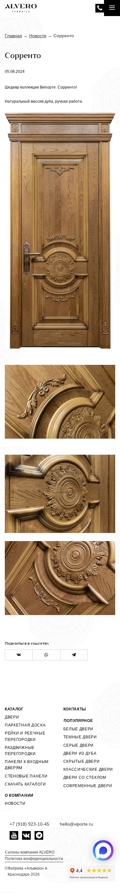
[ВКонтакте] (18, 655)
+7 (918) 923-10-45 (99, 8)
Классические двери (88, 769)
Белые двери (78, 729)
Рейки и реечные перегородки (25, 736)
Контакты (74, 709)
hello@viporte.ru (76, 824)
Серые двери (78, 745)
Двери (12, 717)
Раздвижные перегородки (20, 750)
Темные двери (80, 737)
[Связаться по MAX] (103, 850)
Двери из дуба (80, 753)
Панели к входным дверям (27, 765)
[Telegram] (73, 655)
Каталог (14, 709)
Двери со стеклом (84, 777)
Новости (15, 803)
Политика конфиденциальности (34, 858)
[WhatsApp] (46, 655)
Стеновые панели (26, 776)
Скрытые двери (81, 761)
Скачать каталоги (25, 784)
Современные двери (87, 786)
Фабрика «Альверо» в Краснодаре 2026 (27, 871)
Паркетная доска (25, 725)
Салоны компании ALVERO (29, 852)
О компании (19, 795)
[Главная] (21, 8)
